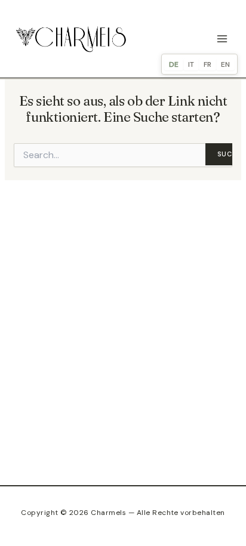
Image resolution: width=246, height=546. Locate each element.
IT (191, 64)
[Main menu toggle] (222, 39)
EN (225, 64)
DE (174, 64)
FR (207, 64)
